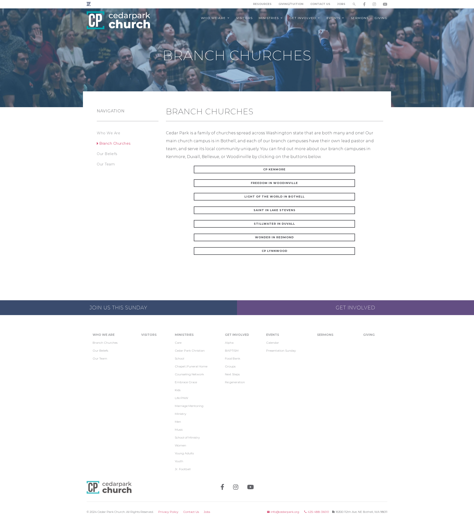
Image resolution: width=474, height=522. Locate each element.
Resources (262, 4)
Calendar (272, 342)
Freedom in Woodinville (274, 183)
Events (272, 335)
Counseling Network (189, 374)
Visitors (149, 335)
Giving (369, 335)
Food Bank (232, 358)
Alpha (229, 342)
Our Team (106, 164)
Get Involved (355, 308)
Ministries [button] (269, 18)
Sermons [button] (360, 18)
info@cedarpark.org (284, 512)
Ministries (184, 335)
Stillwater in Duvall (274, 223)
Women (180, 445)
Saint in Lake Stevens (275, 210)
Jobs (341, 4)
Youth (179, 461)
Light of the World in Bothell (274, 196)
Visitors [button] (244, 18)
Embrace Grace (186, 382)
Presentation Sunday (281, 350)
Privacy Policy (168, 512)
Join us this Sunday (118, 308)
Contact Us (320, 4)
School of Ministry (187, 437)
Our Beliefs (107, 154)
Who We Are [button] (214, 18)
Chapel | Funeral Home (191, 366)
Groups (230, 366)
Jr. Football (183, 469)
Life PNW (181, 398)
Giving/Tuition (290, 4)
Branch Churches (115, 143)
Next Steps (232, 374)
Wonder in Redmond (274, 237)
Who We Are (108, 133)
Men (178, 421)
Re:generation (235, 382)
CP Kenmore (274, 169)
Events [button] (334, 18)
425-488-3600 (318, 512)
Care (178, 342)
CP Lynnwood (274, 251)
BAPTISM (231, 350)
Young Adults (184, 453)
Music (179, 429)
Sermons (325, 335)
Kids (177, 390)
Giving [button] (381, 18)
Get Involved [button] (303, 18)
